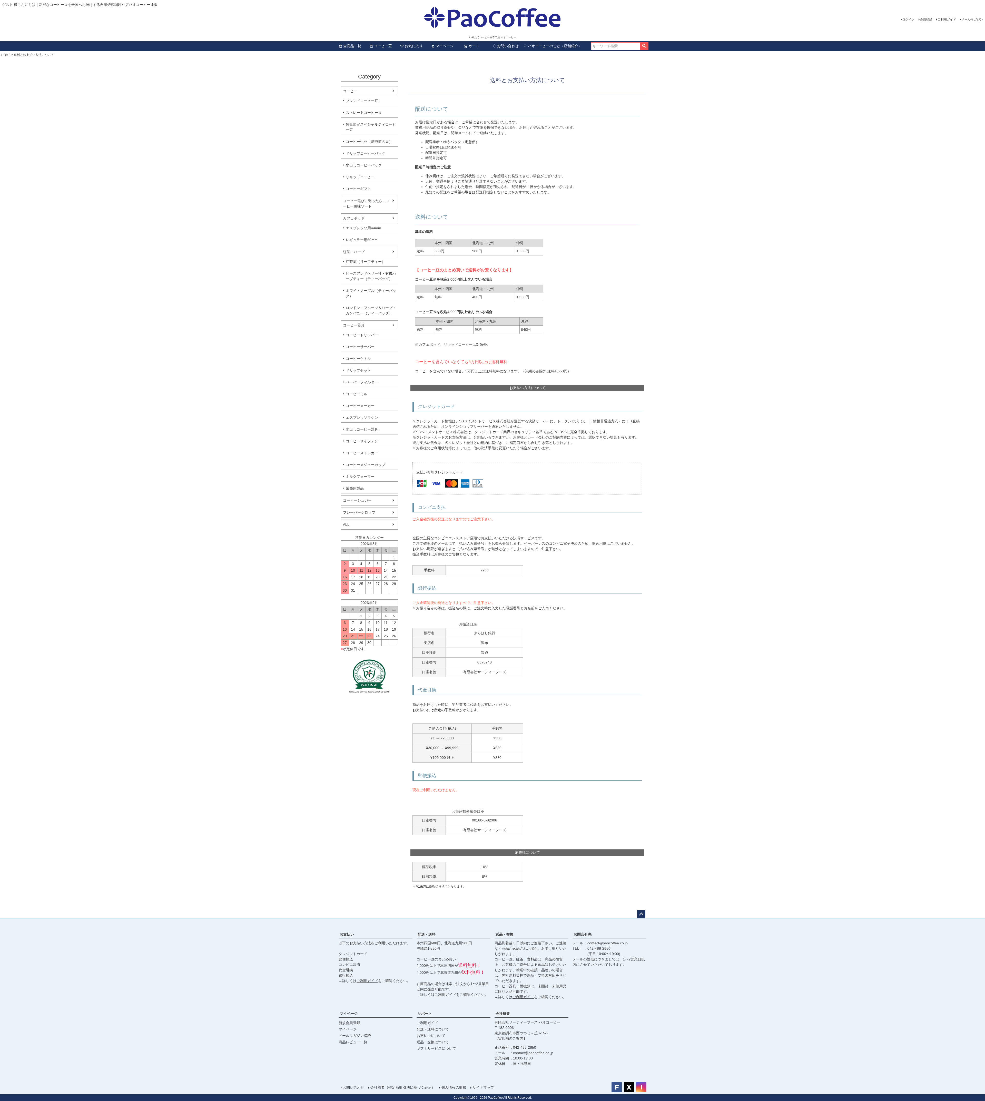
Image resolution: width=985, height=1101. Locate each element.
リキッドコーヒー (360, 177)
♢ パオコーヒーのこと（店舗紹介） (552, 46)
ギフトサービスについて (436, 1048)
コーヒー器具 (354, 325)
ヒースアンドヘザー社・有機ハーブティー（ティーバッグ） (371, 276)
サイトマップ (483, 1087)
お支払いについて (431, 1036)
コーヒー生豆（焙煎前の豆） (369, 142)
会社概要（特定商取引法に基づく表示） (402, 1087)
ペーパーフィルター (362, 382)
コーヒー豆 (383, 46)
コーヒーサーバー (360, 347)
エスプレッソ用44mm (363, 228)
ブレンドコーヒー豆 (362, 101)
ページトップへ (641, 914)
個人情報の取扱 (453, 1087)
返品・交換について (433, 1042)
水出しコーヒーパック (364, 165)
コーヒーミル (356, 394)
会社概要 (503, 1013)
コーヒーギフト (358, 189)
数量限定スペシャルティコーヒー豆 (371, 127)
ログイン (908, 19)
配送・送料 (427, 934)
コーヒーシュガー (357, 500)
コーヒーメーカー (360, 406)
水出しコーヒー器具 (362, 429)
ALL (346, 524)
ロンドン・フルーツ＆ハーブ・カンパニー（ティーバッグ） (371, 310)
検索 (644, 46)
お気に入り (414, 46)
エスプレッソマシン (362, 417)
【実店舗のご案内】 (511, 1038)
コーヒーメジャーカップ (365, 465)
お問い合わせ (353, 1087)
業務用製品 (355, 488)
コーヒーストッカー (362, 453)
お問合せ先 (583, 934)
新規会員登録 (349, 1023)
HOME (6, 55)
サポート (425, 1013)
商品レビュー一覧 (353, 1042)
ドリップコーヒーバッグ (365, 153)
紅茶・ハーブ (354, 252)
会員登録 (926, 19)
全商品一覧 (352, 46)
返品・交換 (505, 934)
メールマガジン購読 (355, 1036)
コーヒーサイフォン (362, 441)
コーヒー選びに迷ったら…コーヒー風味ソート (366, 203)
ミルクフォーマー (360, 476)
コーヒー (350, 91)
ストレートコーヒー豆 (364, 113)
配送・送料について (433, 1029)
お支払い (347, 934)
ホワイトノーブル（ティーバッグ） (371, 293)
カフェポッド (354, 218)
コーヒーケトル (358, 358)
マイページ (445, 46)
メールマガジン (972, 19)
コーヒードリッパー (362, 335)
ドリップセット (358, 370)
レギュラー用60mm (362, 240)
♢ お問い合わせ (506, 46)
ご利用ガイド (947, 19)
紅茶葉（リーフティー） (365, 262)
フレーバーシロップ (359, 512)
